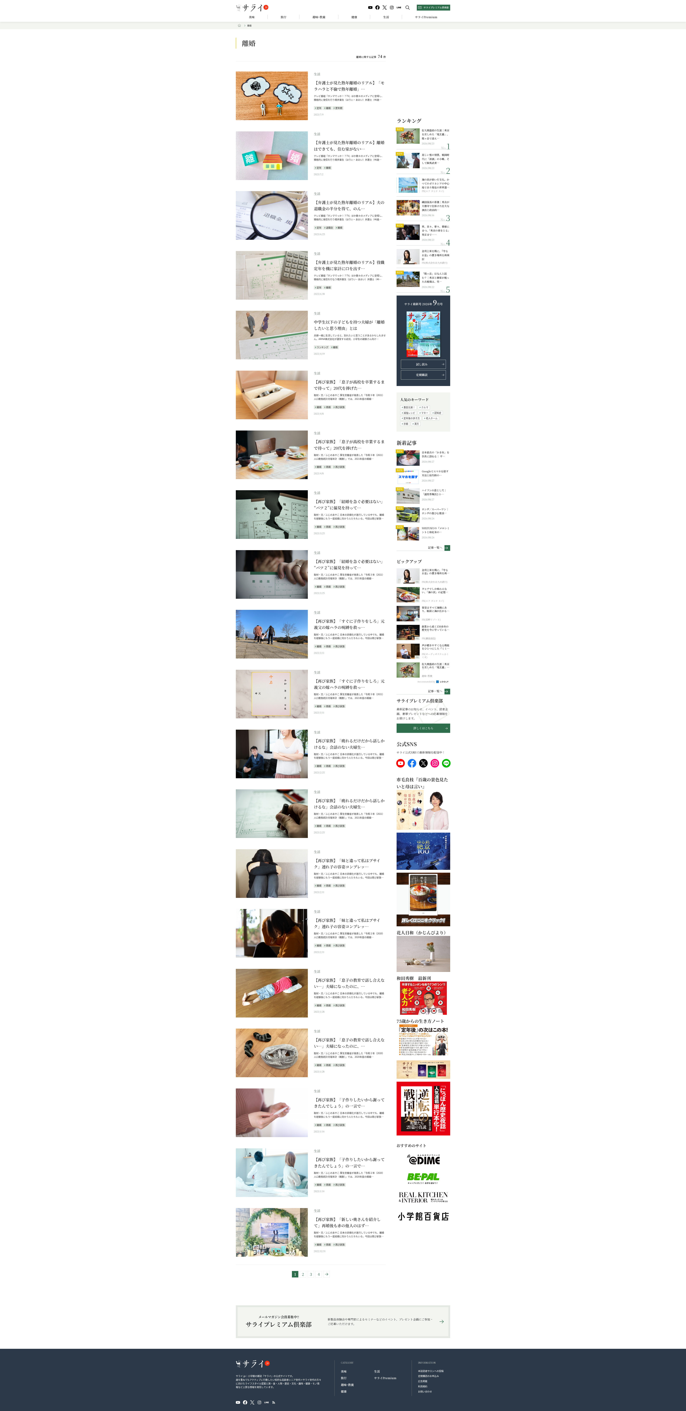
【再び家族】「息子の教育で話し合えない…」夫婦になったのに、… (349, 983)
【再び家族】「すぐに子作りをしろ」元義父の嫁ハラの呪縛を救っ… (349, 624)
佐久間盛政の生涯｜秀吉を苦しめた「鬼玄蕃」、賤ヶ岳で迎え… (435, 134)
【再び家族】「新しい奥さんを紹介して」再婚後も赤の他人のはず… (347, 1222)
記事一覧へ (435, 547)
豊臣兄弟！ (409, 407)
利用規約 (422, 1386)
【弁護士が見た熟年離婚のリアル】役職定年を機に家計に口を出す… (349, 265)
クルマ (424, 407)
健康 (354, 17)
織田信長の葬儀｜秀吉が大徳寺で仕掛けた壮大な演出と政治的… (435, 206)
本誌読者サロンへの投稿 (431, 1371)
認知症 (437, 412)
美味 (252, 17)
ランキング (322, 347)
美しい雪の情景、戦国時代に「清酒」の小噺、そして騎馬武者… (435, 159)
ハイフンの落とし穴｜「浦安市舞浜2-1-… (434, 492)
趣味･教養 (318, 17)
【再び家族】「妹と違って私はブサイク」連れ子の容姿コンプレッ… (347, 863)
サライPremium (385, 1378)
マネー (424, 412)
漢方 (416, 423)
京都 (406, 423)
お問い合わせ (425, 1391)
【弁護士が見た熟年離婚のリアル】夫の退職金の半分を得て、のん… (349, 205)
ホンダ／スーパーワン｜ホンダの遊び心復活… (435, 511)
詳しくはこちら (423, 728)
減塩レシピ (409, 412)
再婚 (328, 407)
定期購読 (421, 375)
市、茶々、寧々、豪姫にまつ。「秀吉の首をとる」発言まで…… (435, 230)
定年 (319, 108)
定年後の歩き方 (412, 418)
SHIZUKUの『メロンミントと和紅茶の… (435, 530)
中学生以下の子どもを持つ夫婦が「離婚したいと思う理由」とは (349, 325)
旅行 (283, 17)
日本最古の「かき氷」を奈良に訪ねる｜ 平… (435, 454)
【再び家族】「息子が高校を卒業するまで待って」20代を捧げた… (349, 385)
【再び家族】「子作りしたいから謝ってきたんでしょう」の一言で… (349, 1103)
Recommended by (426, 681)
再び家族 (340, 407)
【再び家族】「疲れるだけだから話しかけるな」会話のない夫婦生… (349, 744)
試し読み (421, 364)
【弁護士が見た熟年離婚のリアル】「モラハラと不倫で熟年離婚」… (349, 86)
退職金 (329, 227)
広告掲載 (422, 1381)
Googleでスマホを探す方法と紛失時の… (435, 473)
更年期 (338, 108)
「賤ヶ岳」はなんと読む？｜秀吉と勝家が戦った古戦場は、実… (435, 277)
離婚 (328, 108)
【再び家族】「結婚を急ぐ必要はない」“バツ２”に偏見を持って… (349, 504)
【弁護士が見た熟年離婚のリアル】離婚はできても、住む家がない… (349, 145)
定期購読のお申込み (428, 1376)
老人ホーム (432, 418)
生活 (386, 17)
